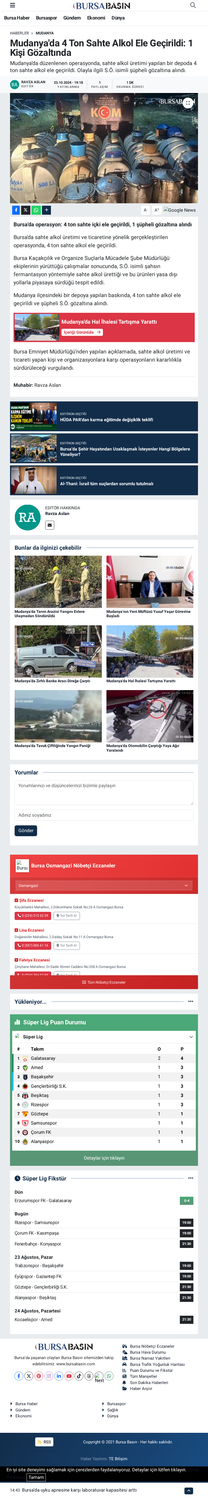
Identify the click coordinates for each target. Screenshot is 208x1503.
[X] (28, 1376)
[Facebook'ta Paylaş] (16, 210)
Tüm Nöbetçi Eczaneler (106, 982)
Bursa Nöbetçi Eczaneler (152, 1346)
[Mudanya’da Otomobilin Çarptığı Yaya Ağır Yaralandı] (150, 716)
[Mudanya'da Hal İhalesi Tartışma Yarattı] (150, 651)
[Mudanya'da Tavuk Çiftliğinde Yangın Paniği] (58, 716)
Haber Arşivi (141, 1388)
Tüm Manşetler (143, 1376)
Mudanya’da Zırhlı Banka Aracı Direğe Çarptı (52, 681)
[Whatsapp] (109, 1376)
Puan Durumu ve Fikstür (151, 1370)
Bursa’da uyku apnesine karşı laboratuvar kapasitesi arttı (79, 1490)
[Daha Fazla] (46, 210)
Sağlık (112, 1410)
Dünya (118, 18)
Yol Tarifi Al (68, 916)
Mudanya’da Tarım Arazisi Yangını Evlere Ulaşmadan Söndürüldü (50, 613)
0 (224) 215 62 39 (35, 916)
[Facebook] (18, 1376)
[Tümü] (190, 1001)
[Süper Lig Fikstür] (190, 1178)
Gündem (72, 18)
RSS (47, 1442)
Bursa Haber (17, 18)
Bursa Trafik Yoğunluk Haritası (157, 1364)
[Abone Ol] (180, 210)
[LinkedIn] (58, 1376)
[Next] (99, 1376)
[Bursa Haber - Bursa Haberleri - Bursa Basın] (101, 5)
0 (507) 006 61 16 (35, 945)
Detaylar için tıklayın (104, 1158)
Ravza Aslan (57, 513)
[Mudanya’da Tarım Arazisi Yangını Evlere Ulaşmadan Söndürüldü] (58, 581)
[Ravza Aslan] (28, 517)
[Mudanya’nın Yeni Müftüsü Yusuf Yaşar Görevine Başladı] (150, 581)
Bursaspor (46, 18)
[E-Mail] (49, 525)
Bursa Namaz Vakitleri (150, 1358)
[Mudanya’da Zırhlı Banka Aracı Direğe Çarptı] (58, 651)
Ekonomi (96, 18)
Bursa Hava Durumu (148, 1352)
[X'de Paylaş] (25, 210)
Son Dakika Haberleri (149, 1382)
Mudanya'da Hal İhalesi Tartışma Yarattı (141, 681)
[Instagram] (48, 1376)
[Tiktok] (78, 1376)
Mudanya (45, 33)
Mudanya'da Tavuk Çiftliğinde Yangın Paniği (52, 746)
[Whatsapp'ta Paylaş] (36, 210)
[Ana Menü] (12, 5)
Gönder (26, 830)
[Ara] (193, 5)
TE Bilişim (118, 1458)
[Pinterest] (38, 1376)
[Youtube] (68, 1376)
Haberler (19, 33)
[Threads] (88, 1376)
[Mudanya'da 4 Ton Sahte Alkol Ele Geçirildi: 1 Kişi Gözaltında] (104, 148)
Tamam (36, 1477)
